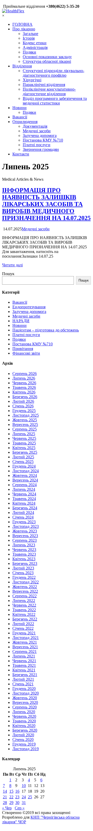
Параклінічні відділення (44, 84)
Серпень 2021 (24, 651)
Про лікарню (23, 29)
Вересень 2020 (25, 702)
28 (5, 802)
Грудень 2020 (24, 688)
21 (5, 797)
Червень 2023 (24, 549)
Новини (19, 108)
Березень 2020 (24, 730)
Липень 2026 (23, 378)
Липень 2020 (23, 712)
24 (24, 797)
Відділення (22, 66)
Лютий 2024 (23, 512)
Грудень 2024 (24, 466)
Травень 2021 (24, 665)
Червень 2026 (24, 383)
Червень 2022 (24, 605)
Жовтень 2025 (24, 420)
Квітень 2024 (23, 503)
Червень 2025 (24, 438)
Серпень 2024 (24, 485)
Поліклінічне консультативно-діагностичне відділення (49, 91)
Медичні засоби (37, 131)
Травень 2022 (24, 610)
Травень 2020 (24, 721)
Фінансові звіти (26, 353)
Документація (35, 126)
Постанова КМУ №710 (43, 140)
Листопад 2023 (25, 526)
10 (24, 785)
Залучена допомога (40, 135)
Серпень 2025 (24, 429)
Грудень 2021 (24, 633)
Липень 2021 (23, 656)
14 (5, 791)
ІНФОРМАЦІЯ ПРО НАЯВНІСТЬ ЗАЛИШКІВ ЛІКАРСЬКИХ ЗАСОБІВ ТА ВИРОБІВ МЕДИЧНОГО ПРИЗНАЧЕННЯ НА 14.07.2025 (46, 204)
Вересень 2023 (25, 535)
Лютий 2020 (23, 735)
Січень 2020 (23, 739)
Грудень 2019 (24, 744)
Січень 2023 (23, 573)
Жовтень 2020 (24, 698)
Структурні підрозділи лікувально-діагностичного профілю (53, 72)
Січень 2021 (23, 684)
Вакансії (19, 117)
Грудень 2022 (24, 577)
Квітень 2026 (23, 392)
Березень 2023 (24, 563)
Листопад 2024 (25, 471)
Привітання (22, 348)
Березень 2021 (24, 674)
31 (24, 802)
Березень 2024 (24, 508)
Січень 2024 (23, 517)
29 (11, 802)
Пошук (8, 274)
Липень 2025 (23, 434)
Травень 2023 (24, 554)
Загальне (30, 33)
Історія (29, 38)
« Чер (7, 808)
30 (17, 802)
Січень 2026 (23, 406)
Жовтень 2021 (24, 642)
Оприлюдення (24, 121)
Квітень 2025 (23, 447)
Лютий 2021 (23, 679)
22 (11, 797)
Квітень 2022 (23, 614)
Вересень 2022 (25, 591)
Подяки (29, 52)
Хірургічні (32, 80)
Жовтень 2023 (24, 531)
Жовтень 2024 (24, 475)
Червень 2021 (24, 661)
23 (17, 797)
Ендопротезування (28, 307)
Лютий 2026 (23, 401)
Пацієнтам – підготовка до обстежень (45, 330)
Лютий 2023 (23, 568)
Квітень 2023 (23, 559)
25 (30, 797)
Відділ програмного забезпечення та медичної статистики (55, 100)
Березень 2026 (24, 397)
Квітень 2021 (23, 670)
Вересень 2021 (25, 647)
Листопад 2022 (25, 582)
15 (11, 791)
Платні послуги (36, 145)
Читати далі (12, 265)
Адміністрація (35, 47)
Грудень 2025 (24, 410)
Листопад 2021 (25, 637)
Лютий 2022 (23, 624)
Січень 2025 (23, 461)
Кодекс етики (35, 43)
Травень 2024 (24, 498)
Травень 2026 (24, 387)
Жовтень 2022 (24, 586)
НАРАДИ (20, 321)
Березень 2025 (24, 452)
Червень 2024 (24, 494)
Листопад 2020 (25, 693)
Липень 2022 (23, 600)
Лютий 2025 (23, 457)
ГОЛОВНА (22, 24)
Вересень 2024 (25, 480)
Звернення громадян (41, 149)
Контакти (20, 154)
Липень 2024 (23, 489)
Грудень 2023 (24, 522)
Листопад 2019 (25, 749)
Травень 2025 (24, 443)
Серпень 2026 (24, 373)
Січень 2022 (23, 628)
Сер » (20, 808)
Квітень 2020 (23, 725)
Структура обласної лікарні (47, 61)
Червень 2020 (24, 716)
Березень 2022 (24, 619)
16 (17, 791)
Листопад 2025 (25, 415)
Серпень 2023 (24, 540)
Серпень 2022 (24, 596)
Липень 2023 (23, 545)
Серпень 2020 (24, 707)
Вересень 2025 (25, 424)
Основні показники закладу (47, 57)
